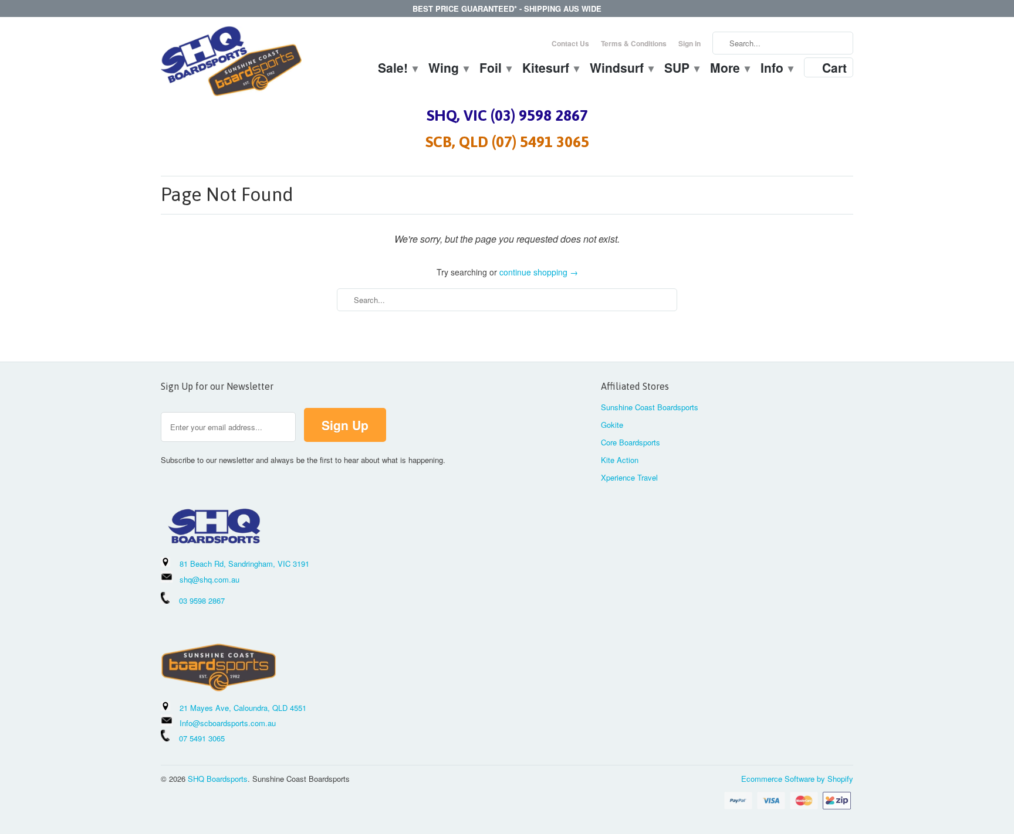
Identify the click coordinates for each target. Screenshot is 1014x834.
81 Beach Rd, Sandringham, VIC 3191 (244, 563)
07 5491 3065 (197, 738)
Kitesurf (550, 69)
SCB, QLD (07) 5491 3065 (507, 142)
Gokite (612, 424)
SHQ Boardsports (218, 778)
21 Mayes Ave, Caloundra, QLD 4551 (243, 707)
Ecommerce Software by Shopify (797, 778)
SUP (681, 69)
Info (776, 69)
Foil (495, 69)
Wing (448, 69)
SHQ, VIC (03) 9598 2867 (507, 115)
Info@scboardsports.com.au (228, 723)
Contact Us (570, 43)
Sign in (689, 43)
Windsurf (621, 69)
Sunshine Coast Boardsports (649, 407)
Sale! (397, 69)
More (729, 69)
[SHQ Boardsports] (231, 64)
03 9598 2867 (202, 600)
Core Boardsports (630, 442)
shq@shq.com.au (209, 579)
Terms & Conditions (634, 43)
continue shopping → (538, 272)
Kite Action (619, 459)
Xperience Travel (629, 477)
